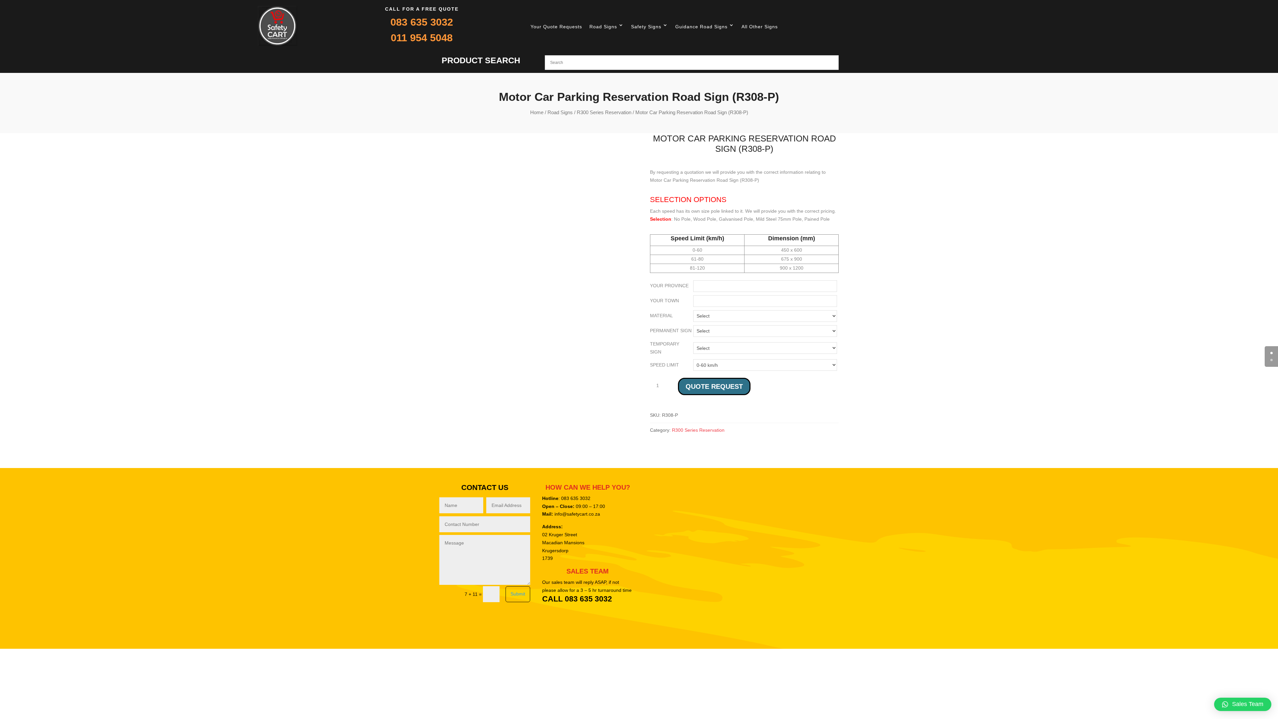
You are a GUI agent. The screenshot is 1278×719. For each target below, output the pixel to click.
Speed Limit (664, 364)
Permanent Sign (671, 330)
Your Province (669, 285)
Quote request (714, 386)
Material (661, 315)
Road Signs (603, 26)
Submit (518, 594)
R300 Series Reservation (604, 112)
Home (536, 112)
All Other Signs (760, 26)
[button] (1242, 704)
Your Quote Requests (556, 26)
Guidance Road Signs (701, 26)
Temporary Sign (664, 348)
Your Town (664, 300)
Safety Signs (646, 26)
